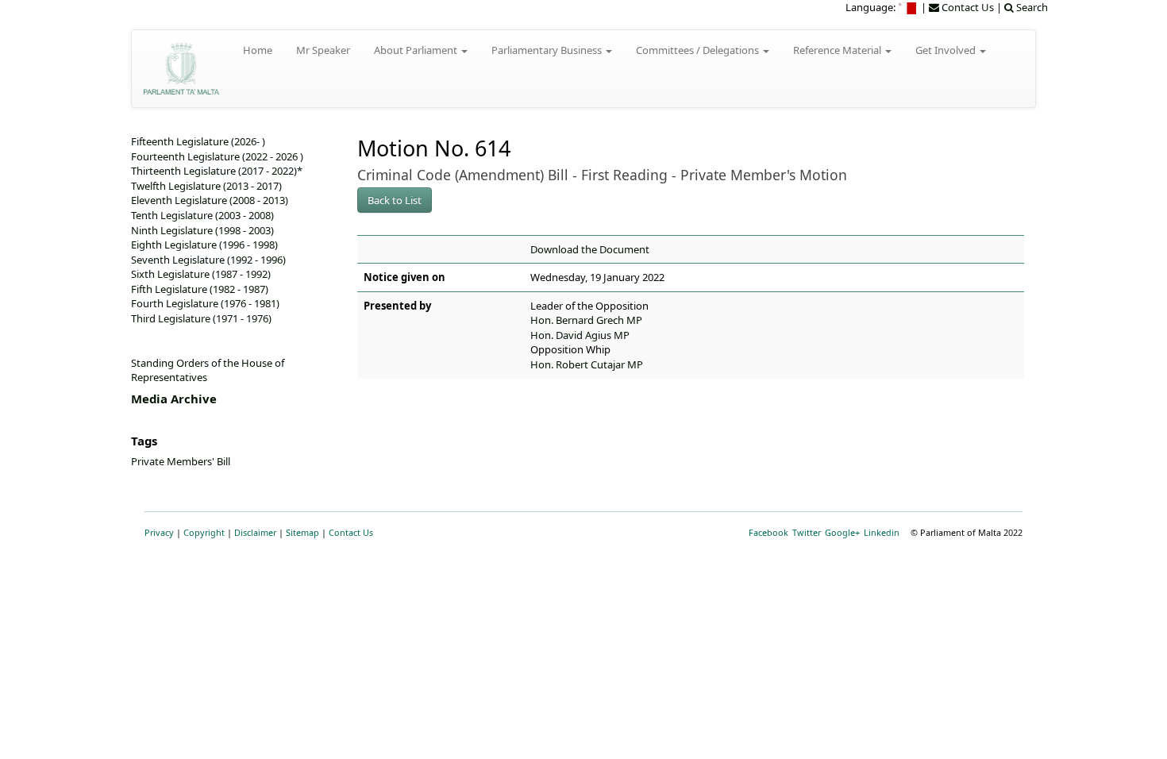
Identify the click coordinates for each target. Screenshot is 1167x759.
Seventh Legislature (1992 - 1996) (208, 259)
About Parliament (417, 50)
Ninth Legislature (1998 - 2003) (202, 230)
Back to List (395, 200)
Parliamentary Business (547, 50)
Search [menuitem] (1031, 7)
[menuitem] (908, 7)
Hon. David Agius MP (580, 335)
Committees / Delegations (698, 50)
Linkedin (881, 532)
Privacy (159, 532)
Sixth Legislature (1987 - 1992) (201, 274)
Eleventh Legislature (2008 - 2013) (209, 200)
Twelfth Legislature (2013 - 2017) (206, 186)
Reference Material (838, 50)
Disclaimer (255, 532)
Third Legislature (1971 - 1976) (201, 318)
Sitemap (302, 532)
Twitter (806, 532)
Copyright (204, 532)
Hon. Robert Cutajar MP (586, 364)
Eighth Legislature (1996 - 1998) (204, 244)
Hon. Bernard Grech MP (586, 320)
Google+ (842, 532)
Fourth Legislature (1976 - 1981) (205, 303)
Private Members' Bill (180, 461)
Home (257, 50)
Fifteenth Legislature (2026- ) (198, 141)
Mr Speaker (323, 50)
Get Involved (946, 50)
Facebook (768, 532)
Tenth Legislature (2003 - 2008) (202, 215)
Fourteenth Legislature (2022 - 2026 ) (217, 156)
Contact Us (351, 532)
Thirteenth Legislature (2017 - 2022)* (216, 171)
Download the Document (589, 249)
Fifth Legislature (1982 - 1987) (199, 289)
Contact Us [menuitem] (966, 7)
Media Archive (174, 398)
